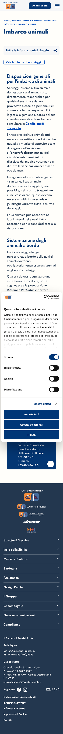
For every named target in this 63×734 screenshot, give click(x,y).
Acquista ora (40, 5)
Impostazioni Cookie (15, 714)
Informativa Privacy (15, 702)
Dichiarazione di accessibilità (20, 697)
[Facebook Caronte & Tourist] (19, 690)
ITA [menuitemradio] (48, 689)
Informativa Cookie (14, 708)
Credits (8, 720)
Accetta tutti (31, 414)
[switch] (54, 368)
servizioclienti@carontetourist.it (22, 682)
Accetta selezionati (31, 424)
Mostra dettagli (43, 403)
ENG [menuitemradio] (56, 689)
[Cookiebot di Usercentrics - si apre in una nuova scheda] (44, 297)
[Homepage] (12, 5)
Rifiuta (31, 434)
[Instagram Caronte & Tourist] (25, 690)
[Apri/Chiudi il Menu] (57, 5)
